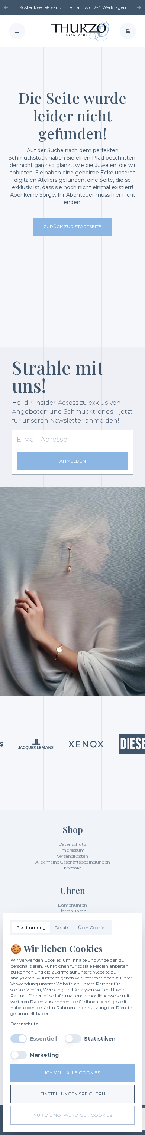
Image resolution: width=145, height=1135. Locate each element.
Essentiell (43, 1038)
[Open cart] (128, 31)
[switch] (18, 1038)
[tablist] (61, 927)
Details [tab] (62, 927)
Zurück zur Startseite (73, 226)
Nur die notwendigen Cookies (72, 1115)
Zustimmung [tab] (31, 927)
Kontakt (72, 868)
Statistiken (100, 1038)
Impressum (72, 850)
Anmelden (72, 461)
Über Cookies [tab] (92, 927)
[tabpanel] (72, 1000)
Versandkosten (72, 856)
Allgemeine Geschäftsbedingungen (72, 862)
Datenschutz (72, 844)
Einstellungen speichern (72, 1093)
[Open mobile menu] (17, 31)
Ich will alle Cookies (72, 1072)
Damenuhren (72, 905)
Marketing (44, 1055)
